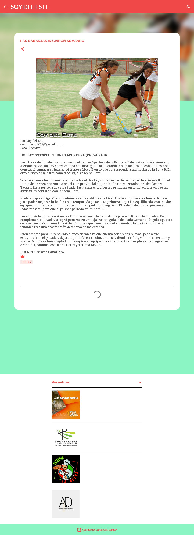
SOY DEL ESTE (30, 6)
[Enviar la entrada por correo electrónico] (22, 257)
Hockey (26, 262)
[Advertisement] (97, 341)
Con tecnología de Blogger (99, 529)
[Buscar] (188, 6)
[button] (22, 49)
